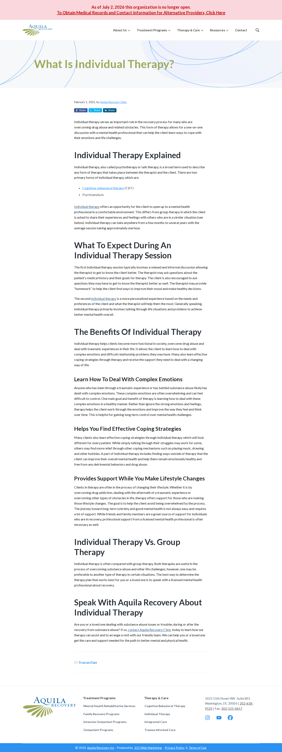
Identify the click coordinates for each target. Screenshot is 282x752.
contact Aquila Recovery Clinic (149, 630)
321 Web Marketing (148, 748)
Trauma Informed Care (160, 730)
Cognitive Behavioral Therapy (165, 706)
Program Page (88, 662)
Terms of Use (197, 748)
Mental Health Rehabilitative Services (109, 706)
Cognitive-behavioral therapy (103, 188)
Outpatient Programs (98, 730)
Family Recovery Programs (101, 714)
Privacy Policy (175, 748)
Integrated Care (156, 722)
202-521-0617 (231, 708)
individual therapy (103, 298)
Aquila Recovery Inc (100, 748)
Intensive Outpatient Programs (105, 722)
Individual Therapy (157, 714)
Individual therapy (87, 206)
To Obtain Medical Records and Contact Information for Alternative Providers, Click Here (141, 12)
